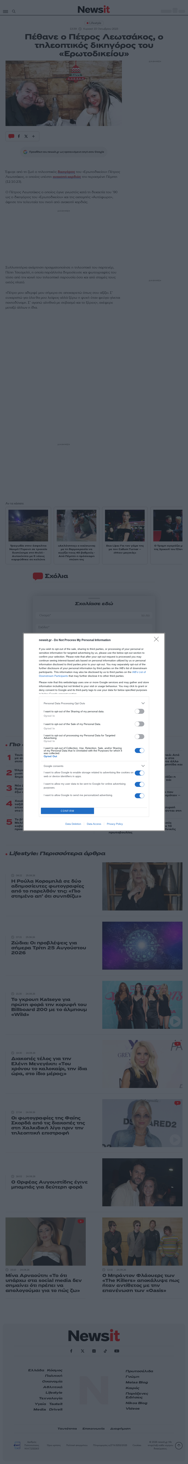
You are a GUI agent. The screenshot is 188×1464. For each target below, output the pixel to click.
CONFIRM (67, 811)
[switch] (139, 711)
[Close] (157, 640)
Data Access (94, 823)
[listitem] (94, 703)
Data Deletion (73, 823)
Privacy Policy (115, 823)
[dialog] (94, 732)
